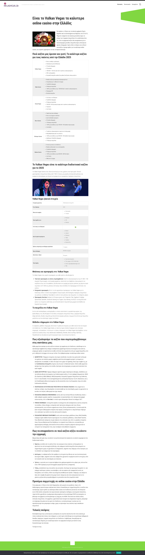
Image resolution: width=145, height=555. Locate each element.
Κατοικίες (119, 4)
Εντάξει (119, 552)
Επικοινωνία (127, 4)
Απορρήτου (135, 4)
